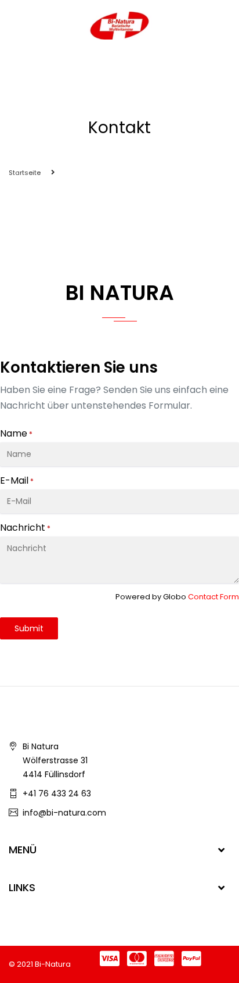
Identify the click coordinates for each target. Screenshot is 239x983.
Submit (29, 628)
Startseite (25, 172)
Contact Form (213, 596)
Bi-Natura (53, 964)
